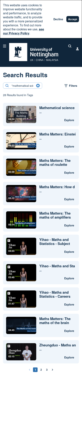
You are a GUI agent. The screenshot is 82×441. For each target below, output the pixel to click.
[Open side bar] (5, 46)
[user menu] (77, 49)
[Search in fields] (38, 86)
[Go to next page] (52, 369)
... (57, 110)
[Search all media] (70, 46)
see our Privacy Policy (23, 31)
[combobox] (22, 86)
